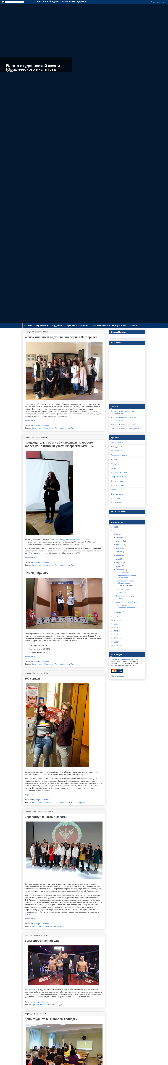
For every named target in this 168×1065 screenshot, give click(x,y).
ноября (119, 541)
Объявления (116, 451)
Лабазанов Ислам (32, 990)
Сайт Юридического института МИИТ (109, 325)
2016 (116, 627)
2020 (116, 534)
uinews (114, 490)
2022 (116, 527)
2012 (116, 642)
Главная (28, 325)
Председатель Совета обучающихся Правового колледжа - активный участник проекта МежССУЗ (60, 444)
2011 (116, 645)
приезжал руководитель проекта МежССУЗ (67, 540)
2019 (116, 617)
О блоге (133, 325)
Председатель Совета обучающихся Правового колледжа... (126, 583)
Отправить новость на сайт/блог (125, 424)
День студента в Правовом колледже (51, 1019)
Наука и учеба (117, 481)
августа (119, 552)
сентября (120, 548)
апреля (119, 562)
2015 (116, 631)
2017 (116, 624)
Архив (113, 468)
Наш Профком (117, 485)
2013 (116, 638)
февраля (120, 570)
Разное (74, 428)
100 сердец (32, 678)
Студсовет (57, 325)
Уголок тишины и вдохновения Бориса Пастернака (61, 337)
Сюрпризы (82, 802)
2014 (116, 635)
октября (120, 544)
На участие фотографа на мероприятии (122, 412)
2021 (116, 531)
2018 (116, 620)
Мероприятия (42, 325)
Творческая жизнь (57, 926)
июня (118, 555)
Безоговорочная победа (42, 940)
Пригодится (116, 503)
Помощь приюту (36, 573)
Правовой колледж (62, 428)
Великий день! (117, 494)
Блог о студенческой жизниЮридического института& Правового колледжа (33, 69)
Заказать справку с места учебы (125, 428)
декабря (120, 537)
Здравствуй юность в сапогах (46, 816)
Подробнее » (30, 420)
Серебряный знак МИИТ (77, 325)
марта (119, 566)
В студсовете (37, 428)
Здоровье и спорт (39, 1005)
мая (118, 559)
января (119, 612)
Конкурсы (115, 464)
